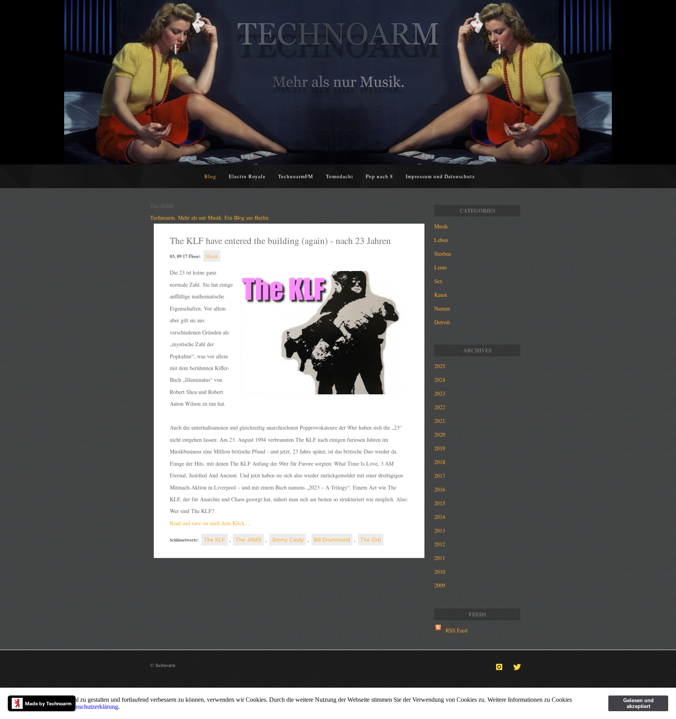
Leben (441, 240)
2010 (439, 571)
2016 (439, 489)
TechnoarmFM (295, 176)
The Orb (370, 540)
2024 (439, 379)
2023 (439, 393)
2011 (439, 558)
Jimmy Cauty (287, 540)
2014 (439, 516)
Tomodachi (339, 176)
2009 (439, 585)
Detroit (442, 322)
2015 (439, 503)
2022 (439, 407)
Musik (212, 256)
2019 (439, 448)
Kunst (440, 294)
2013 (439, 530)
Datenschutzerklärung (91, 706)
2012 (439, 544)
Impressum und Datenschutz (440, 176)
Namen (442, 308)
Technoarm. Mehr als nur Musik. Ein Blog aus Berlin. (210, 217)
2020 (439, 434)
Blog (210, 176)
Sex (438, 281)
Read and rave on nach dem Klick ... (210, 523)
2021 (439, 421)
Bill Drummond (332, 540)
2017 (439, 475)
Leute (440, 267)
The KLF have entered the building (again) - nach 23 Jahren (280, 240)
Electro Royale (247, 176)
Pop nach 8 (379, 176)
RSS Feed (456, 630)
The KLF (214, 540)
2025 (439, 366)
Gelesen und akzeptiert (638, 703)
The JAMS (248, 540)
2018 (439, 462)
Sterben (442, 253)
